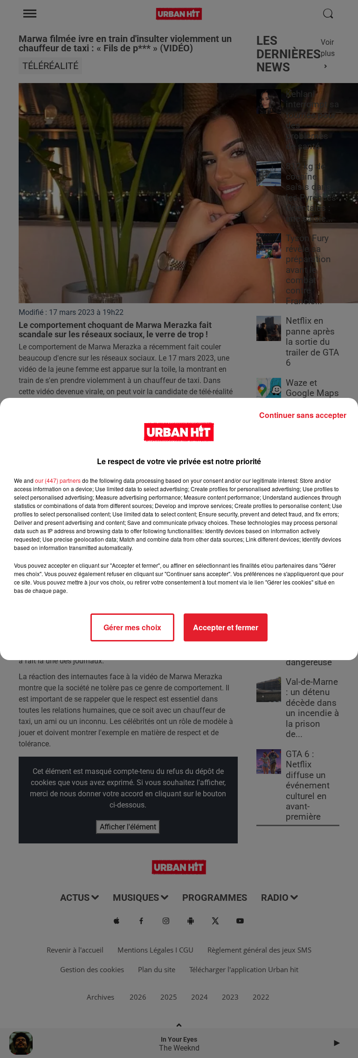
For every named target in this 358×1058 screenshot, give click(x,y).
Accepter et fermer (225, 627)
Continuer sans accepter (302, 415)
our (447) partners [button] (58, 480)
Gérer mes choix (132, 627)
